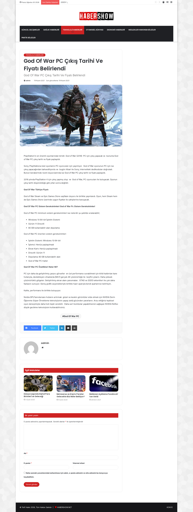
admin (28, 81)
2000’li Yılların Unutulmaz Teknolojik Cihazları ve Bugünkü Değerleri (88, 2)
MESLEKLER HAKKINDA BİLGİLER (142, 30)
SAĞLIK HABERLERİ (51, 30)
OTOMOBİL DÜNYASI (94, 30)
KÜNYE (170, 507)
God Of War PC (71, 316)
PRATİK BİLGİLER (28, 38)
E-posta (28, 463)
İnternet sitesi (79, 463)
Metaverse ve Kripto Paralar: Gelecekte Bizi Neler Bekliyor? (71, 395)
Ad (25, 453)
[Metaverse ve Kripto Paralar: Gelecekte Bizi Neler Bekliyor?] (71, 383)
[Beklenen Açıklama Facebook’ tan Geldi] (103, 383)
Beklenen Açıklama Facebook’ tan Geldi (103, 395)
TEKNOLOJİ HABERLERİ (72, 30)
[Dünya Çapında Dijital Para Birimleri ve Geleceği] (38, 383)
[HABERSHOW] (96, 16)
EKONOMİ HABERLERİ (116, 30)
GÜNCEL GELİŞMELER (31, 30)
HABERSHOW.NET (64, 507)
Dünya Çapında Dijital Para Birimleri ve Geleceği (37, 395)
